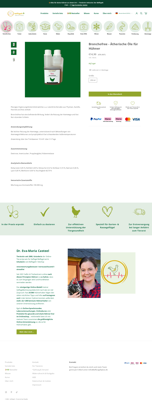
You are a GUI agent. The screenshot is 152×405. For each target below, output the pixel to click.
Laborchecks (32, 34)
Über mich (107, 13)
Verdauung (135, 34)
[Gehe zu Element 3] (14, 60)
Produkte (44, 13)
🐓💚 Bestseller (73, 13)
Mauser (109, 34)
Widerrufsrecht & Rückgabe (43, 373)
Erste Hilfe (83, 34)
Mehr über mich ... (27, 332)
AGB (34, 377)
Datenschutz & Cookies (41, 381)
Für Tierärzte (37, 366)
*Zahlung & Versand (40, 370)
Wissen (87, 13)
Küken (58, 34)
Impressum (36, 385)
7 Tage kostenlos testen (78, 5)
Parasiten (122, 34)
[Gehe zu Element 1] (14, 45)
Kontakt (35, 362)
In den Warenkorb (115, 94)
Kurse (96, 13)
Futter (20, 34)
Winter (96, 34)
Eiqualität (71, 34)
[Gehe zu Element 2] (14, 52)
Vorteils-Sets (58, 13)
